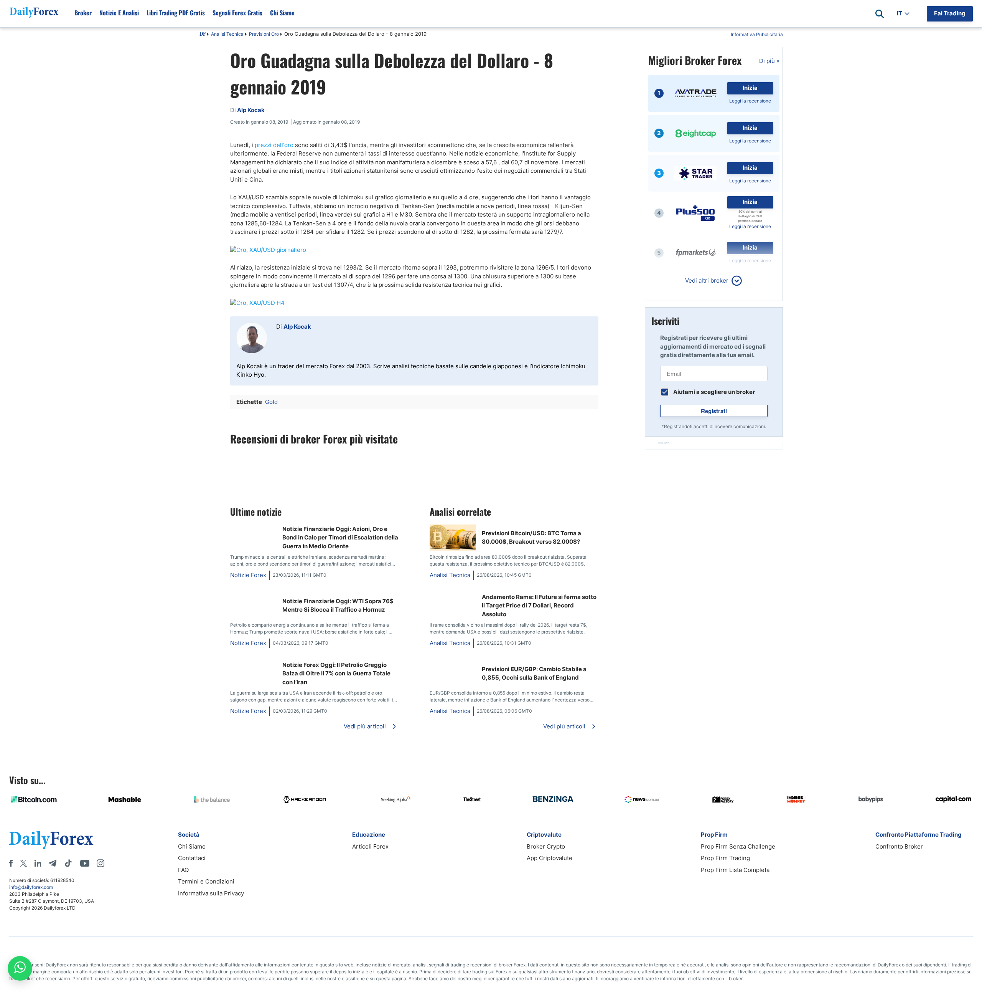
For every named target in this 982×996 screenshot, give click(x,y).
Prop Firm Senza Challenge (738, 846)
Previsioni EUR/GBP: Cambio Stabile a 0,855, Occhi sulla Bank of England (534, 673)
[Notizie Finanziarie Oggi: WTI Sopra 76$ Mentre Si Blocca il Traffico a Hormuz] (233, 596)
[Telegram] (52, 863)
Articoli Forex (370, 846)
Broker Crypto (546, 846)
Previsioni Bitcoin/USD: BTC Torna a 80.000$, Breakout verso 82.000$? (531, 537)
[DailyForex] (51, 840)
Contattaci (192, 858)
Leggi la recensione (750, 101)
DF (202, 34)
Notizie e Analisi (119, 12)
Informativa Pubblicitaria (757, 34)
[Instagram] (100, 863)
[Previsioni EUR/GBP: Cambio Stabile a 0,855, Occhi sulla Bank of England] (453, 664)
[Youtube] (84, 863)
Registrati (714, 411)
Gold (271, 401)
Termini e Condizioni (206, 881)
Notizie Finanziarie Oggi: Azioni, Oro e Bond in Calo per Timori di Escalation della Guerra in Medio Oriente (340, 537)
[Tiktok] (68, 863)
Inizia (750, 87)
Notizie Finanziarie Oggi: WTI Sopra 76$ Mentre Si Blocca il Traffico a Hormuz (338, 605)
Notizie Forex (248, 575)
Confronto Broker (899, 846)
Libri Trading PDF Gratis (176, 12)
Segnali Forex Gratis (237, 12)
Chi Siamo (282, 12)
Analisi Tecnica (227, 34)
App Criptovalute (549, 858)
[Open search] (879, 13)
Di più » (769, 61)
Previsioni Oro (264, 34)
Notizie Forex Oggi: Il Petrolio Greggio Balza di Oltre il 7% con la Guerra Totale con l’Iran (336, 673)
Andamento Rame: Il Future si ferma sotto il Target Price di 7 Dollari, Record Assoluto (539, 605)
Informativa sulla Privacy (211, 893)
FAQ (183, 870)
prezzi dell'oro (274, 145)
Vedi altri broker (706, 280)
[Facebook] (11, 863)
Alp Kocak (297, 326)
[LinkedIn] (37, 863)
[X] (23, 863)
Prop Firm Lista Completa (735, 870)
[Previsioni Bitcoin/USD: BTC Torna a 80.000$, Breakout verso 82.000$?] (453, 548)
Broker (83, 12)
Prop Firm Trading (725, 858)
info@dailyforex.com (31, 887)
